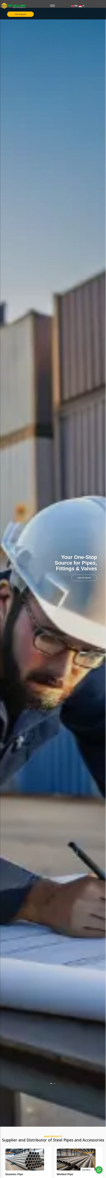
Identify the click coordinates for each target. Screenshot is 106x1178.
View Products (78, 577)
